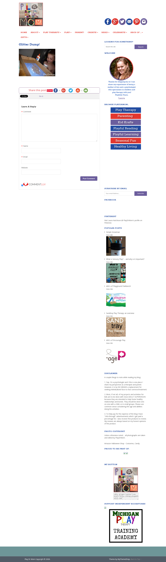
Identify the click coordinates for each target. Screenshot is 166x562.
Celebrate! (120, 32)
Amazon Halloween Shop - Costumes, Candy (122, 443)
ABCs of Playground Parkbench (118, 286)
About (35, 32)
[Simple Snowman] (116, 256)
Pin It (41, 96)
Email (24, 157)
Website (24, 167)
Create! (93, 32)
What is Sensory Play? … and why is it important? (125, 259)
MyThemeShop (124, 559)
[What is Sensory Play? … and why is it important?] (116, 283)
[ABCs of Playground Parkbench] (116, 310)
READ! (105, 32)
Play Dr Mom (30, 559)
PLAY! (67, 32)
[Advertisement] (103, 9)
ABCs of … (136, 32)
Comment (26, 111)
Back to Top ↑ (136, 559)
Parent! (79, 32)
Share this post (38, 90)
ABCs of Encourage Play (115, 340)
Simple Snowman (113, 232)
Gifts (24, 37)
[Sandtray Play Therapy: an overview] (116, 337)
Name (24, 146)
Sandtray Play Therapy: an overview (120, 313)
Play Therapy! (52, 32)
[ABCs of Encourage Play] (116, 364)
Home (24, 32)
